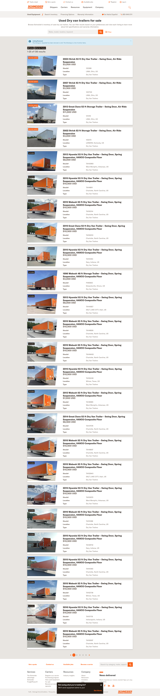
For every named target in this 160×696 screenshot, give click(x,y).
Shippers (54, 7)
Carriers (64, 7)
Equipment (87, 7)
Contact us (50, 664)
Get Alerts (98, 690)
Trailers (31, 48)
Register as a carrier (52, 675)
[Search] (100, 32)
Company (99, 7)
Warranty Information (85, 14)
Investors (84, 680)
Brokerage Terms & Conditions (40, 692)
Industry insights (69, 675)
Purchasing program (52, 677)
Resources (75, 7)
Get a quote (33, 664)
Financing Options (67, 14)
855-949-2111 (127, 14)
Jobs (82, 682)
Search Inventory (51, 14)
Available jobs (68, 664)
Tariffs (29, 692)
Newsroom (85, 677)
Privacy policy (52, 692)
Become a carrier (87, 664)
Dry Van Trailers (40, 48)
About (83, 675)
